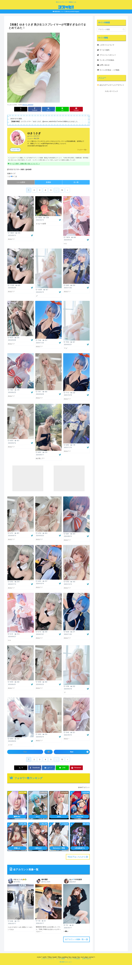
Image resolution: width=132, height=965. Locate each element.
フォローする (15, 149)
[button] (124, 29)
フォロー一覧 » (82, 149)
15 (62, 190)
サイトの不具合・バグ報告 (109, 70)
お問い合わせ (105, 65)
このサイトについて (106, 45)
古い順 (76, 182)
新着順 (48, 182)
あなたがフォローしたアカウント (112, 85)
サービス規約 (104, 50)
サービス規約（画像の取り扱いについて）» (25, 164)
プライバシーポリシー (108, 55)
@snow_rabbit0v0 (27, 105)
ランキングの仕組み (106, 60)
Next (71, 752)
